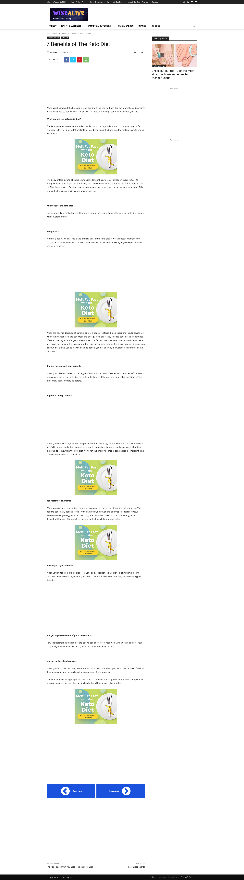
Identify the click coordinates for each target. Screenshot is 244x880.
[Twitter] (188, 2)
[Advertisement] (143, 14)
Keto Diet (65, 38)
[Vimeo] (191, 2)
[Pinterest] (79, 59)
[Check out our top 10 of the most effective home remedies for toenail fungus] (174, 55)
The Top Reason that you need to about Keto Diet (70, 867)
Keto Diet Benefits (136, 867)
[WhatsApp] (86, 59)
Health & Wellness (60, 33)
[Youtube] (195, 2)
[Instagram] (184, 2)
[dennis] (48, 52)
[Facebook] (180, 2)
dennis (55, 52)
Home (49, 33)
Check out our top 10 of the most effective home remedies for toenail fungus (173, 74)
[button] (194, 26)
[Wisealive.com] (69, 14)
